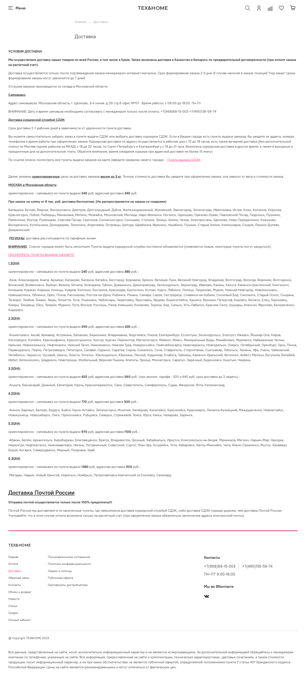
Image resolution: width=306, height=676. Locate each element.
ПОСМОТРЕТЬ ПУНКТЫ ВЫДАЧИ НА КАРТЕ (41, 255)
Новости (14, 599)
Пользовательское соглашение (69, 557)
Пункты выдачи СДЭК (183, 160)
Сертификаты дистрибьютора (67, 585)
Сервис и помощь (60, 571)
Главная (80, 22)
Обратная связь (18, 578)
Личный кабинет (19, 620)
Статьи (12, 606)
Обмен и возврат (19, 592)
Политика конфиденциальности (69, 564)
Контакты (14, 585)
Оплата (13, 564)
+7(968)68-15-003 (219, 566)
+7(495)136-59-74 (257, 566)
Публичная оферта (60, 578)
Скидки (13, 613)
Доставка (14, 571)
